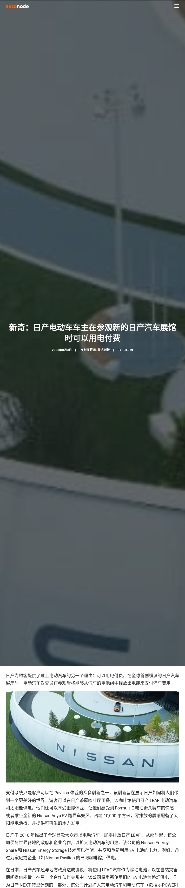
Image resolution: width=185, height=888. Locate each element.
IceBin (127, 350)
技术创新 (104, 350)
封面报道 (90, 350)
